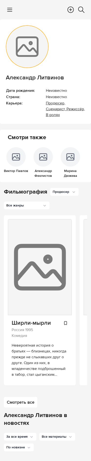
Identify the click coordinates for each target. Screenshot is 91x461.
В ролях (53, 114)
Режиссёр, (75, 109)
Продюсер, (55, 103)
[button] (20, 437)
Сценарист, (56, 109)
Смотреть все (20, 402)
